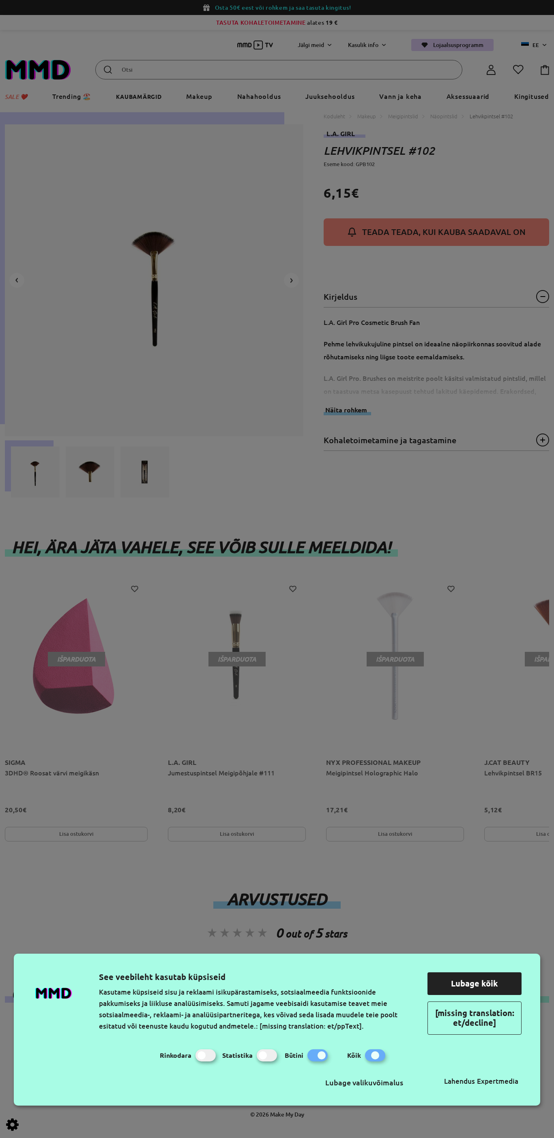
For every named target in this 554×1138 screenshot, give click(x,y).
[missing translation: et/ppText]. (312, 1026)
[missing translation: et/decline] (474, 1017)
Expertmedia (497, 1081)
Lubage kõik (474, 983)
